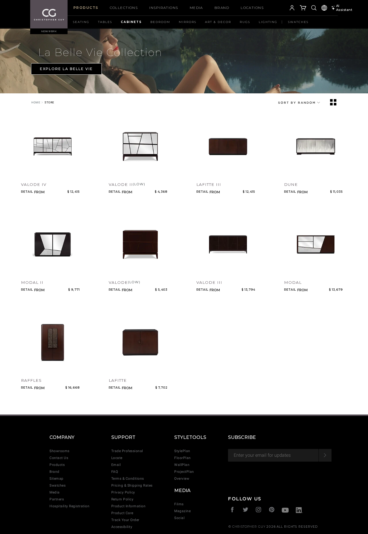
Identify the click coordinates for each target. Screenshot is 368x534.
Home (35, 102)
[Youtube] (285, 511)
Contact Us (58, 458)
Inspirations (163, 7)
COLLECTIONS (124, 7)
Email (116, 465)
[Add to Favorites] (24, 172)
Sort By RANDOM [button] (297, 102)
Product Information (128, 506)
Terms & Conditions (127, 479)
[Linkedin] (299, 511)
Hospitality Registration (69, 506)
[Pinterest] (271, 510)
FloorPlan (182, 458)
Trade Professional (127, 451)
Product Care (122, 513)
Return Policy (122, 499)
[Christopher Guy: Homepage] (49, 14)
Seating (81, 22)
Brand (221, 7)
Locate (116, 458)
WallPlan (181, 465)
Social (179, 518)
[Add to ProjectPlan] (35, 172)
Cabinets (131, 22)
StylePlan (182, 451)
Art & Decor (218, 22)
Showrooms (59, 451)
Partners (56, 499)
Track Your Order (125, 520)
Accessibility (122, 527)
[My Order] (303, 8)
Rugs (245, 22)
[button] (283, 9)
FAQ (114, 472)
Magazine (182, 511)
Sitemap (56, 479)
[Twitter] (245, 510)
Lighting (268, 22)
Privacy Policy (123, 492)
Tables (105, 22)
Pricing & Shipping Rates (132, 485)
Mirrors (187, 22)
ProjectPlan (184, 472)
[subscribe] (325, 455)
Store (49, 102)
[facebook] (232, 510)
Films (179, 504)
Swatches (298, 22)
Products (85, 7)
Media (196, 7)
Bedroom (160, 22)
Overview (181, 479)
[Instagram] (258, 510)
